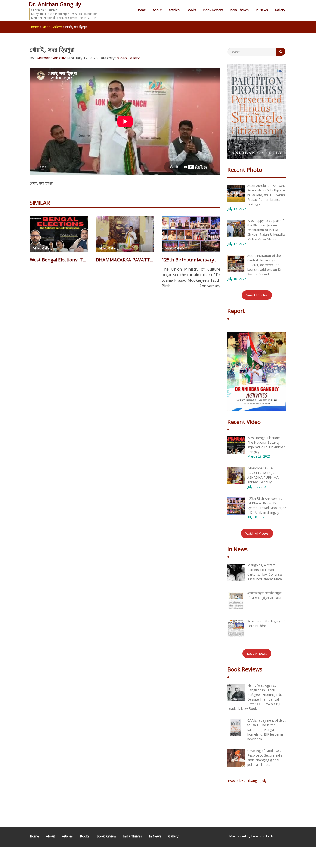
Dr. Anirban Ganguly (55, 4)
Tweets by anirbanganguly (246, 780)
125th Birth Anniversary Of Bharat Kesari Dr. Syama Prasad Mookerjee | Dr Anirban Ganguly (191, 260)
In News (262, 10)
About (157, 10)
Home (141, 10)
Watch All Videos (257, 533)
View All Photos (257, 295)
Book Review (213, 10)
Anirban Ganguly (51, 57)
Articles (174, 10)
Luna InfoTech (262, 836)
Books (191, 10)
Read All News (257, 653)
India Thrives (239, 10)
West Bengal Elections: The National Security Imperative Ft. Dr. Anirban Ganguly (59, 260)
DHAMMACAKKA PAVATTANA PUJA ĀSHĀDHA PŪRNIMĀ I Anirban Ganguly (125, 260)
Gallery (280, 10)
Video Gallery (52, 27)
